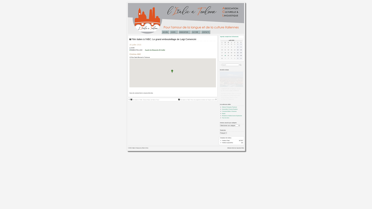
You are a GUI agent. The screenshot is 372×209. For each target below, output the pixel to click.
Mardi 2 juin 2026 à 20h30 (228, 87)
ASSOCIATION (183, 32)
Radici (223, 113)
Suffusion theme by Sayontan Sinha (235, 148)
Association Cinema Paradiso (230, 109)
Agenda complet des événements (229, 36)
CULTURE (195, 32)
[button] (172, 71)
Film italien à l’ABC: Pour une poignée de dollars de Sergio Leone (197, 100)
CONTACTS (205, 32)
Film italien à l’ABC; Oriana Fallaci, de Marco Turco (145, 100)
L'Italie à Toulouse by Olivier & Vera (140, 148)
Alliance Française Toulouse (229, 107)
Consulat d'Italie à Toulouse (229, 111)
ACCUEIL (165, 32)
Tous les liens (225, 118)
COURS (173, 32)
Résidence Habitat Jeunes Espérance (232, 115)
